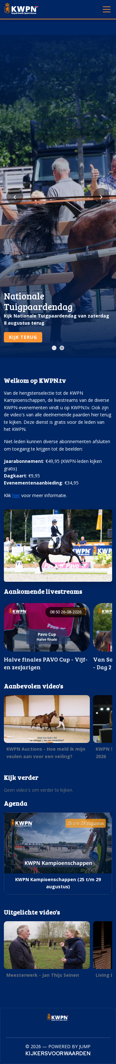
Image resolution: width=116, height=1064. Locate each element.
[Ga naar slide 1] (54, 348)
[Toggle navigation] (106, 9)
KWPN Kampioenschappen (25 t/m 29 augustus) (58, 883)
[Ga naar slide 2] (62, 348)
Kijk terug (23, 337)
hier (16, 495)
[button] (47, 637)
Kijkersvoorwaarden (58, 1053)
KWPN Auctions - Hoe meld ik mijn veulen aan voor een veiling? (45, 752)
